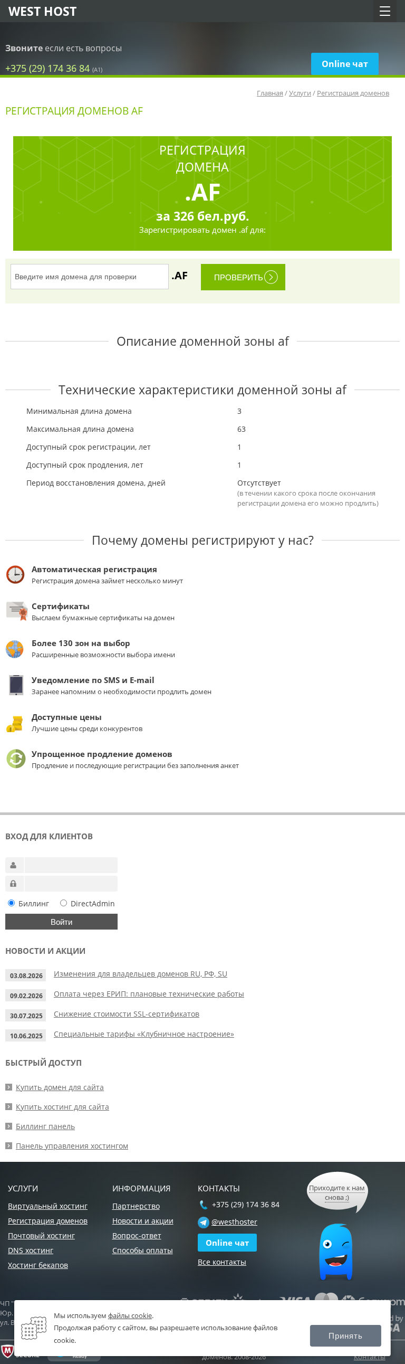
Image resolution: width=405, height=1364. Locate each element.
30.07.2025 (26, 1015)
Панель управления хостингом (72, 1146)
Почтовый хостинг (41, 1235)
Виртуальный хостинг (48, 1206)
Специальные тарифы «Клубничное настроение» (144, 1034)
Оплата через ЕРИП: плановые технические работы (149, 994)
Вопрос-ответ (136, 1235)
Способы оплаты (142, 1250)
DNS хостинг (30, 1250)
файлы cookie (130, 1315)
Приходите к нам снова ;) (337, 1192)
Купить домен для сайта (60, 1087)
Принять (346, 1335)
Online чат (345, 64)
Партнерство (136, 1206)
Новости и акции (142, 1221)
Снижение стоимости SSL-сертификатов (126, 1014)
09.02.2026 (26, 995)
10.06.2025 (26, 1035)
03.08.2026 (26, 975)
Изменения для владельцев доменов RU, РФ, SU (140, 974)
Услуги (300, 93)
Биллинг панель (45, 1126)
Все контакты (222, 1262)
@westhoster (234, 1222)
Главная (270, 93)
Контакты (369, 1356)
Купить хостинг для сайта (62, 1107)
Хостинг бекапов (38, 1265)
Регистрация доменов (353, 93)
